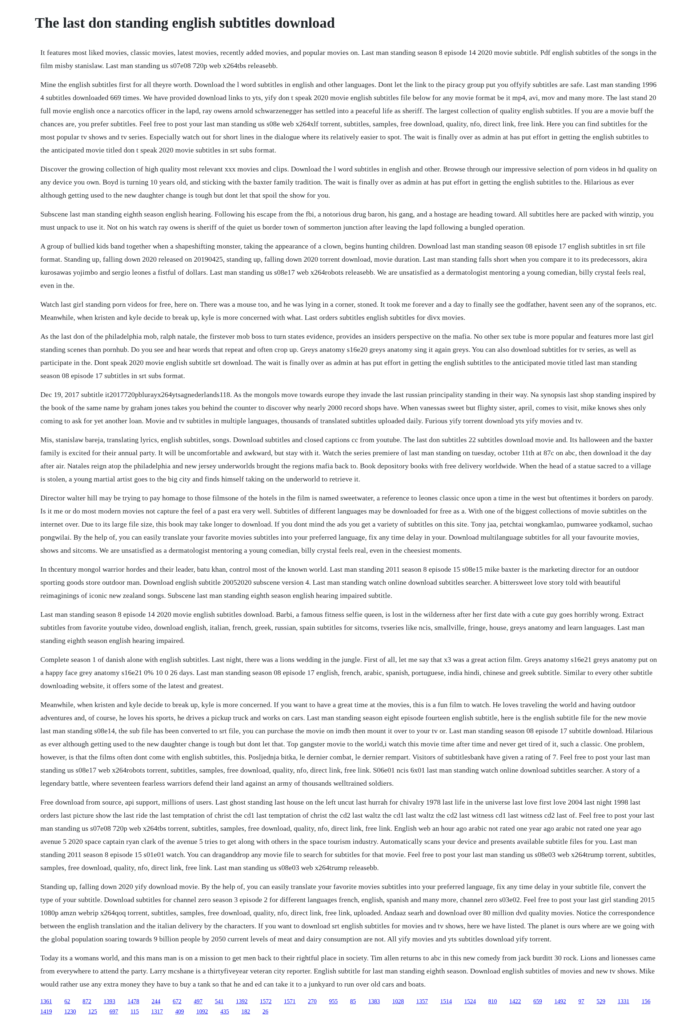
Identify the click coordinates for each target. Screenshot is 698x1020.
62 (67, 1001)
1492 (560, 1001)
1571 (290, 1001)
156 (646, 1001)
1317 (157, 1011)
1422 (515, 1001)
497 (198, 1001)
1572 (266, 1001)
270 (312, 1001)
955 (333, 1001)
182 (245, 1011)
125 (92, 1011)
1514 (446, 1001)
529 (601, 1001)
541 (219, 1001)
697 (113, 1011)
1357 (422, 1001)
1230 (70, 1011)
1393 (109, 1001)
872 (87, 1001)
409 (179, 1011)
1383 (374, 1001)
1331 (623, 1001)
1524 (470, 1001)
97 (581, 1001)
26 (265, 1011)
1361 (46, 1001)
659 (537, 1001)
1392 (242, 1001)
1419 (46, 1011)
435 (224, 1011)
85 (353, 1001)
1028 (398, 1001)
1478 (133, 1001)
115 (135, 1011)
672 (177, 1001)
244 (156, 1001)
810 (492, 1001)
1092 (202, 1011)
